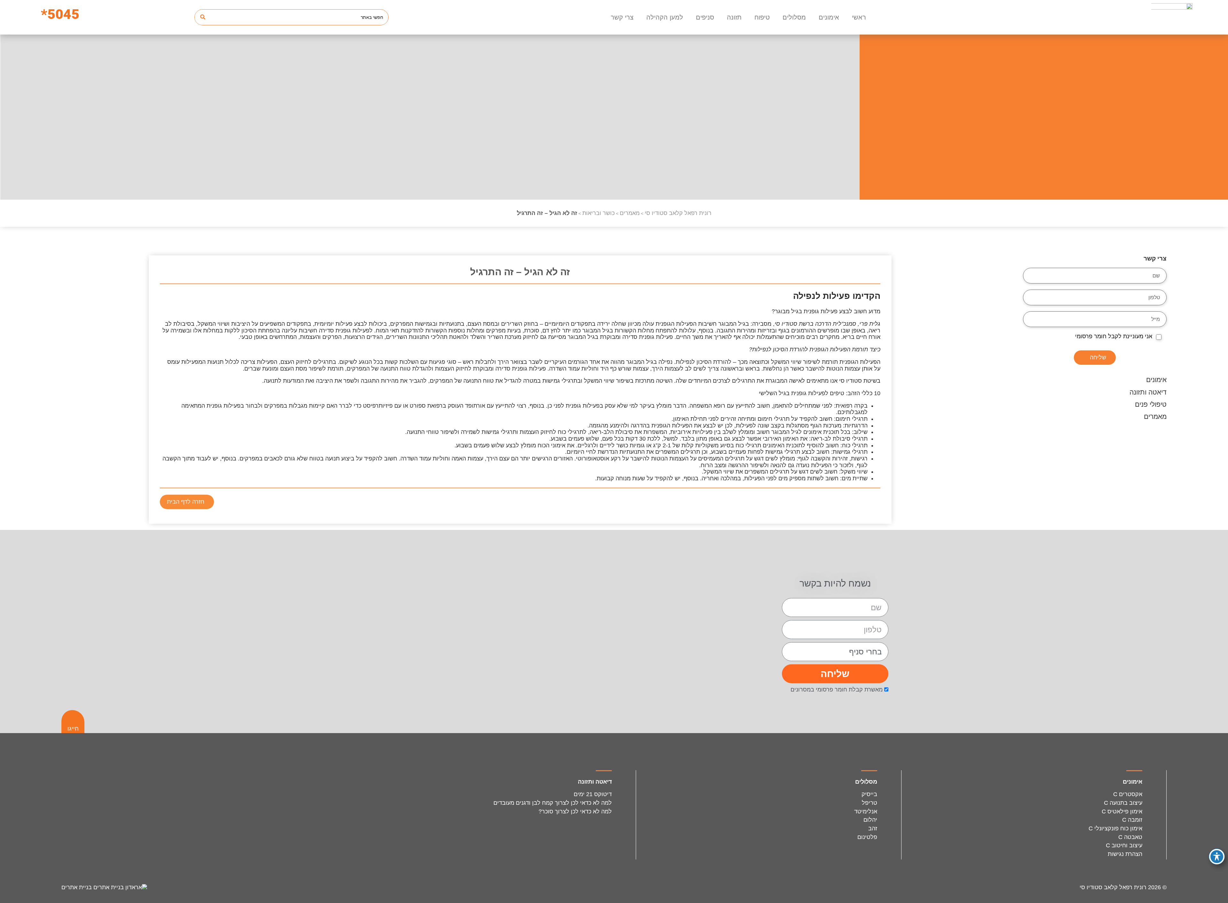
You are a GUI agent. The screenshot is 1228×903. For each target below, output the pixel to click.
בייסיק (869, 794)
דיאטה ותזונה (1148, 392)
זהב (872, 828)
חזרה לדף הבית (185, 502)
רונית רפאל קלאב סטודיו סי (1113, 887)
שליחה (1098, 357)
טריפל (869, 803)
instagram (871, 504)
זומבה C (1132, 820)
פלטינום (867, 837)
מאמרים (1155, 416)
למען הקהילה (664, 17)
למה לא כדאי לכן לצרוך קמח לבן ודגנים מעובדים (552, 803)
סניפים (705, 17)
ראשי (859, 17)
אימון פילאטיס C (1122, 811)
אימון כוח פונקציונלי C (1115, 828)
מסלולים (794, 17)
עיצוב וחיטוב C (1124, 845)
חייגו (73, 728)
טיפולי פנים (1151, 404)
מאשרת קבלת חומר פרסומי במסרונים (837, 689)
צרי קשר (622, 17)
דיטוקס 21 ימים (593, 794)
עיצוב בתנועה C (1123, 803)
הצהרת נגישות (1125, 854)
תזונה (734, 17)
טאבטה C (1130, 837)
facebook (852, 504)
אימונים (829, 17)
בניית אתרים (77, 887)
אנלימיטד (865, 811)
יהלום (870, 820)
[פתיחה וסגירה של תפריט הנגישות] (1216, 856)
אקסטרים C (1127, 794)
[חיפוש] (203, 17)
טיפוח (762, 17)
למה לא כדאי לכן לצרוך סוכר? (575, 811)
